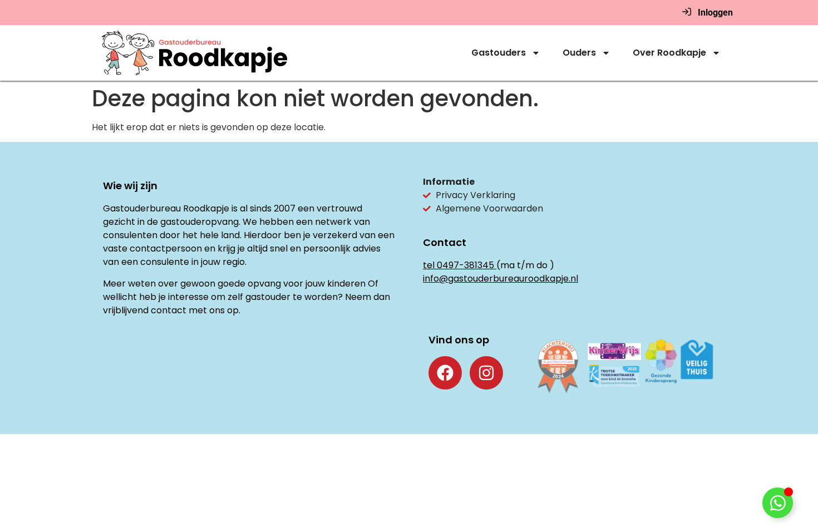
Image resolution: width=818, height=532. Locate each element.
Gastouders (498, 52)
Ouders (579, 52)
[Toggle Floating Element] (777, 502)
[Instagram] (486, 373)
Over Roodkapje (669, 52)
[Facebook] (445, 373)
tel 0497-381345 (458, 265)
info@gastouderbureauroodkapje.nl (500, 278)
